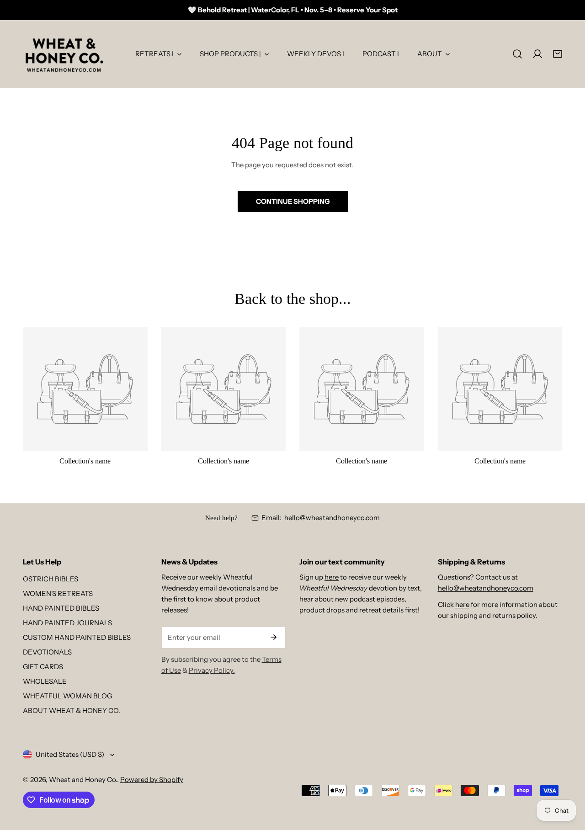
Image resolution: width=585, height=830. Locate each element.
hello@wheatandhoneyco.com (332, 517)
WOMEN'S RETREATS (58, 593)
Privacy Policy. (212, 670)
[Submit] (274, 637)
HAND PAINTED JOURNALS (67, 622)
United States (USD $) (70, 754)
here (331, 577)
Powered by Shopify (151, 779)
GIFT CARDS (43, 666)
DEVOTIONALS (47, 652)
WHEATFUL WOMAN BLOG (67, 696)
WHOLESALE (45, 681)
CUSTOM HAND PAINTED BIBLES (77, 637)
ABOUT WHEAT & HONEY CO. (71, 710)
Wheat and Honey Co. (83, 779)
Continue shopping (293, 201)
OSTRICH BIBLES (50, 579)
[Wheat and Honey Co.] (64, 53)
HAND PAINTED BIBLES (61, 608)
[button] (558, 54)
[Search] (517, 54)
